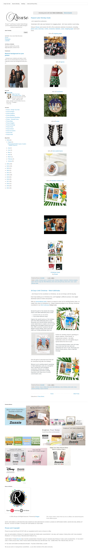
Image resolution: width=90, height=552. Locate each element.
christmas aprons (43, 280)
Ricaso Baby (9, 121)
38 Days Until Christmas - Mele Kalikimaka (45, 290)
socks (57, 121)
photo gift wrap (60, 281)
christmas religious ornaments (61, 280)
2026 (8, 140)
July (9, 148)
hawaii (41, 387)
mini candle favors (58, 151)
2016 (8, 183)
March (9, 156)
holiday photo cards (47, 387)
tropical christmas (44, 388)
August (10, 142)
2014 (8, 188)
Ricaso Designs (10, 111)
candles (36, 280)
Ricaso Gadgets (10, 123)
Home (52, 393)
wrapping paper (69, 29)
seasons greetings (36, 388)
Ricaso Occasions (10, 130)
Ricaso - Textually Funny (12, 119)
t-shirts (46, 29)
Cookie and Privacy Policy (32, 3)
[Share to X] (51, 278)
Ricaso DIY (9, 92)
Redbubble (7, 39)
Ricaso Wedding (10, 115)
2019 (8, 177)
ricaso (72, 281)
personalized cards (41, 301)
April (9, 154)
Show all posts (68, 13)
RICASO (19, 539)
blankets (58, 29)
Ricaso (38, 27)
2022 (8, 170)
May (9, 152)
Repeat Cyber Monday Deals (41, 18)
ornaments (52, 29)
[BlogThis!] (49, 278)
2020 (8, 174)
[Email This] (48, 278)
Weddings (23, 3)
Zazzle (6, 37)
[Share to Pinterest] (53, 278)
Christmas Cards (55, 272)
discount (36, 281)
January (10, 161)
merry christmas (64, 387)
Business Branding (15, 3)
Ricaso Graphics (10, 113)
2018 (8, 179)
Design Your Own (7, 3)
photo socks (34, 29)
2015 (8, 185)
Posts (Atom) (41, 396)
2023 (8, 168)
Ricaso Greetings (10, 125)
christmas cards (50, 280)
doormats (41, 29)
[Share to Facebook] (52, 278)
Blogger (37, 516)
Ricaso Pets (9, 132)
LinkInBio (7, 40)
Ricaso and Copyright (12, 528)
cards (62, 29)
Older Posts (76, 393)
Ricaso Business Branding (13, 117)
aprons (62, 62)
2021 (8, 172)
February (10, 159)
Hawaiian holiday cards (57, 180)
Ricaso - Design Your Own (13, 109)
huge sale (41, 281)
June (9, 150)
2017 (8, 181)
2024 (8, 166)
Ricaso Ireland (10, 128)
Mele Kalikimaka (47, 281)
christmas (37, 387)
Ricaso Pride (9, 134)
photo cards (54, 281)
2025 (8, 163)
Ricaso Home (9, 126)
